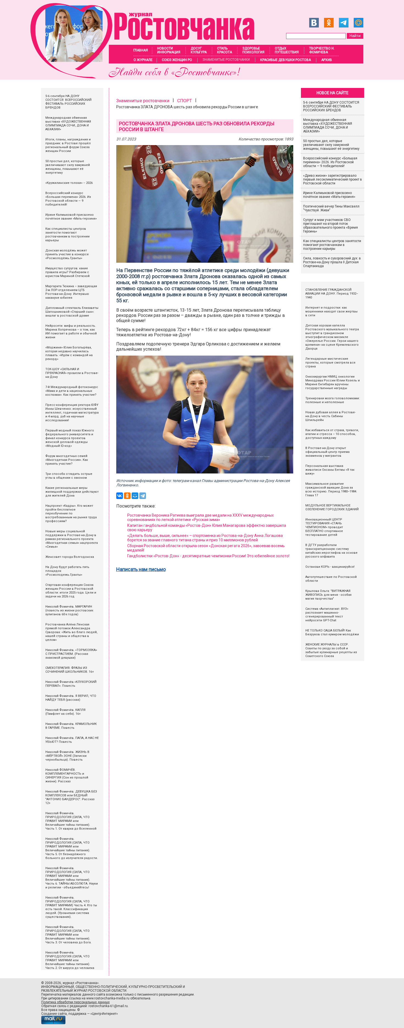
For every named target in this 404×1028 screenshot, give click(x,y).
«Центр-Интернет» (104, 1014)
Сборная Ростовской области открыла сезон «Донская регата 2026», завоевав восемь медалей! (206, 548)
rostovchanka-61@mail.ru (108, 1006)
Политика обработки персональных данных (75, 1002)
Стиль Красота (224, 50)
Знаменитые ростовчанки (226, 60)
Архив (326, 60)
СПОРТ (184, 100)
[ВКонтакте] (119, 495)
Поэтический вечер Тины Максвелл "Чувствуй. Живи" (331, 208)
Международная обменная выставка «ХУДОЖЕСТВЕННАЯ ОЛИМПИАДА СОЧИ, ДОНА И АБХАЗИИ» (327, 125)
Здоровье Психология (253, 50)
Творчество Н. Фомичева (321, 50)
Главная (140, 50)
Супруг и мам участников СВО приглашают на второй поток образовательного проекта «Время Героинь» (330, 225)
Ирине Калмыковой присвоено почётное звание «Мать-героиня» (329, 195)
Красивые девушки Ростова (285, 60)
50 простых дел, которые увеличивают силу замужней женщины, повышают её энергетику (331, 145)
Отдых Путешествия (287, 50)
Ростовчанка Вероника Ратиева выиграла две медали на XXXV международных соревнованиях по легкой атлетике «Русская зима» (200, 517)
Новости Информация (168, 50)
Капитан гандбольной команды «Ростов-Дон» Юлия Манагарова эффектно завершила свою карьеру (206, 527)
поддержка (77, 1014)
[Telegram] (142, 495)
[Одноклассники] (127, 495)
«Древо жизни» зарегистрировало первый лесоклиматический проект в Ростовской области (332, 179)
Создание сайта (54, 1014)
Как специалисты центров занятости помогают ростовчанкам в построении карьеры (332, 245)
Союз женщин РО (177, 60)
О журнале (143, 60)
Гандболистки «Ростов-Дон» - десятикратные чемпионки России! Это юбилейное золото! (208, 556)
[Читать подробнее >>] (145, 76)
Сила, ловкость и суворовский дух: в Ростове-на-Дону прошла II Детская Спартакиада (332, 262)
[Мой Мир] (135, 495)
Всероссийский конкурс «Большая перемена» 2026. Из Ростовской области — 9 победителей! (330, 162)
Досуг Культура (199, 50)
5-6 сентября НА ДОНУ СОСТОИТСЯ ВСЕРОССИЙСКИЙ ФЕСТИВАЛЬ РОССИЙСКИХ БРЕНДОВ (331, 106)
